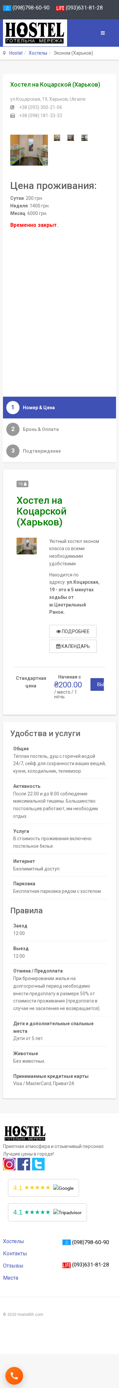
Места (10, 1278)
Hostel (15, 53)
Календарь (75, 646)
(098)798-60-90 (30, 8)
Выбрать (100, 684)
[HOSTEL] (20, 32)
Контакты (15, 1253)
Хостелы (38, 53)
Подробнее (75, 631)
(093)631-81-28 (84, 8)
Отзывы (13, 1266)
